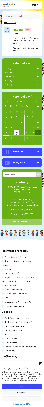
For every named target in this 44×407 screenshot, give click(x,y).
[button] (40, 363)
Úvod (8, 16)
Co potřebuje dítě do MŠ (16, 257)
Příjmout (22, 387)
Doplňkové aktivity (13, 330)
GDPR (28, 404)
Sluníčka (22, 72)
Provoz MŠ (10, 351)
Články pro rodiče (13, 290)
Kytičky (22, 68)
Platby (8, 269)
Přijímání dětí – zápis (14, 306)
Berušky (22, 80)
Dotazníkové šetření (14, 326)
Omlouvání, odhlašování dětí (18, 302)
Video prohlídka (12, 339)
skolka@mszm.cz (25, 210)
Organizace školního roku (17, 294)
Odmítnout (22, 393)
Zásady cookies (19, 404)
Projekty (8, 335)
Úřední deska (11, 343)
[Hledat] (38, 174)
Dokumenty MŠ (12, 274)
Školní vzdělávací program (17, 318)
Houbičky (22, 76)
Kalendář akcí (22, 96)
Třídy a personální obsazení (18, 322)
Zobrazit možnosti (22, 399)
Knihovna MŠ (11, 286)
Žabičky (22, 84)
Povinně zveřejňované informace (20, 347)
